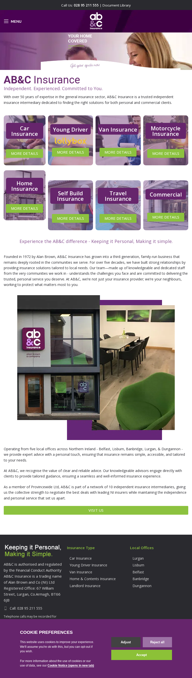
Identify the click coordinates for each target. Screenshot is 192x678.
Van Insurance (118, 129)
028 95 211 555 (86, 5)
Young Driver (70, 129)
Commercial (166, 194)
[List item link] (33, 608)
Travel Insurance (118, 195)
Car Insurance (24, 130)
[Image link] (33, 551)
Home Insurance (24, 185)
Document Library (116, 5)
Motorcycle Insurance (165, 130)
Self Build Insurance (70, 195)
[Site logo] (96, 20)
